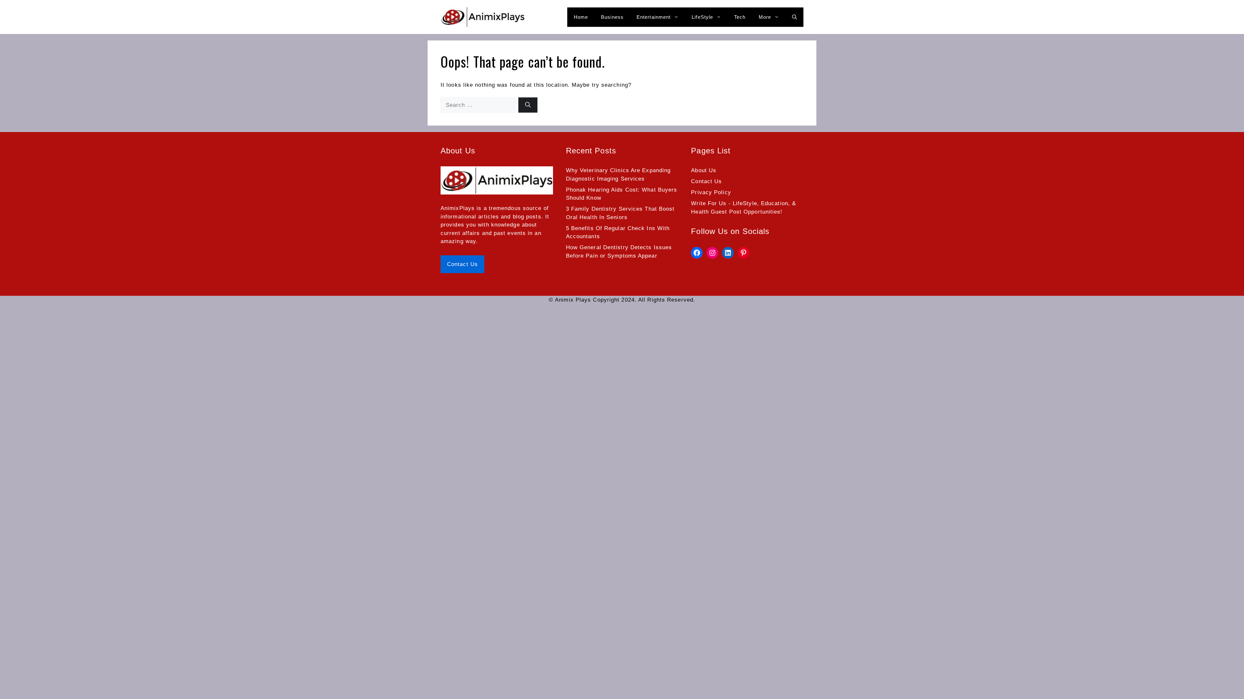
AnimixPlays (458, 208)
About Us (703, 170)
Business (612, 17)
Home (581, 17)
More (765, 17)
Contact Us (462, 264)
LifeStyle (702, 17)
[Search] (527, 105)
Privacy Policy (711, 192)
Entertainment (654, 17)
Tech (739, 17)
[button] (794, 17)
